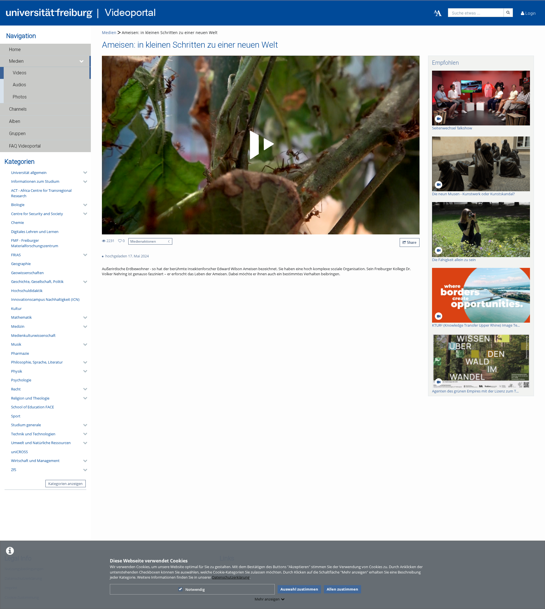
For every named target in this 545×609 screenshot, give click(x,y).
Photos (20, 97)
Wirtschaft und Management (35, 460)
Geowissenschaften (27, 272)
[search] (476, 12)
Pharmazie (20, 353)
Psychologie (21, 380)
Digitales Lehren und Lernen (34, 231)
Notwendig (195, 589)
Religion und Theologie (30, 398)
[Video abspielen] (261, 145)
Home (15, 49)
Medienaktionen (143, 241)
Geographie (21, 263)
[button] (45, 50)
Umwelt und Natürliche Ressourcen (41, 442)
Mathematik (21, 317)
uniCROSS (19, 451)
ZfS (13, 469)
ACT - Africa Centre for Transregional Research (41, 193)
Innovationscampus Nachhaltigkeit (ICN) (45, 299)
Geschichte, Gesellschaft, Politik (37, 281)
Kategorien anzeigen (65, 483)
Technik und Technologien (33, 433)
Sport (15, 416)
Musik (16, 344)
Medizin (17, 326)
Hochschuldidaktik (27, 290)
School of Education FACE (32, 407)
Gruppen (17, 133)
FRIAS (16, 254)
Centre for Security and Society (37, 213)
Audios (19, 84)
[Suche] (508, 12)
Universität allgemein (29, 172)
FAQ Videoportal (25, 146)
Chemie (17, 222)
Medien (16, 61)
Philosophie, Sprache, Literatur (37, 362)
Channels (18, 109)
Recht (16, 389)
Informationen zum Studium (35, 181)
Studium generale (26, 424)
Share (411, 242)
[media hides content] (82, 61)
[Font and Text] (438, 13)
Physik (16, 371)
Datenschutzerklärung (231, 577)
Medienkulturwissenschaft (33, 335)
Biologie (17, 204)
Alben (14, 121)
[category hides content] (83, 172)
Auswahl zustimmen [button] (299, 589)
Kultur (16, 308)
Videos (19, 72)
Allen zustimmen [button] (342, 589)
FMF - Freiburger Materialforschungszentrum (34, 243)
